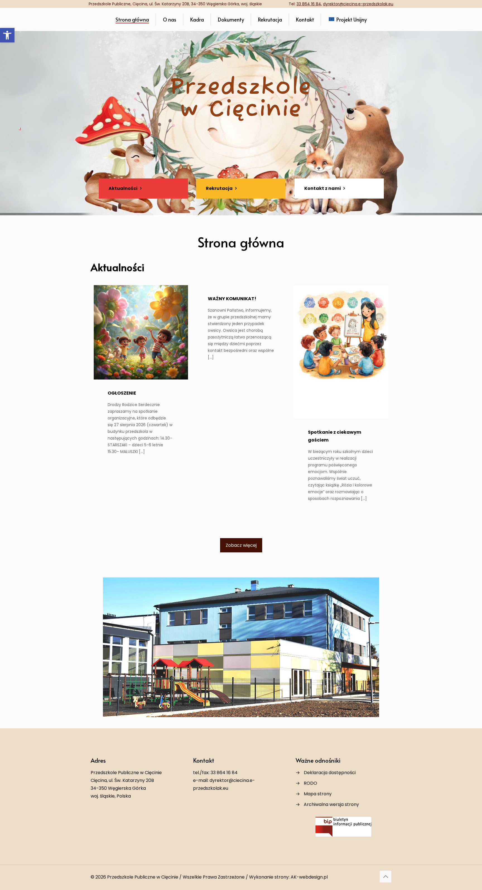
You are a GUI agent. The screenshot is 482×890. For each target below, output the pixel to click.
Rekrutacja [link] (219, 188)
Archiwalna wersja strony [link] (331, 804)
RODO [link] (310, 783)
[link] (7, 35)
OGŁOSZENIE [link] (122, 393)
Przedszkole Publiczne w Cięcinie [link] (142, 877)
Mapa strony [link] (318, 794)
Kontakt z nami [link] (323, 188)
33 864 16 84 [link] (309, 4)
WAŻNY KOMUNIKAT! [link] (232, 298)
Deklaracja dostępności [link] (330, 772)
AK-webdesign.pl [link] (309, 877)
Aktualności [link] (123, 188)
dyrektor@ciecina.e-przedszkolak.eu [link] (358, 4)
